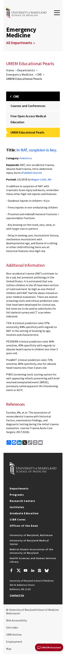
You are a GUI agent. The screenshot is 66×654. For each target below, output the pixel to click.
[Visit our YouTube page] (25, 571)
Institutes (17, 507)
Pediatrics (26, 158)
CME (39, 74)
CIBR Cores (18, 519)
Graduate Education (24, 513)
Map (8, 648)
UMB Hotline (14, 634)
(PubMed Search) (31, 172)
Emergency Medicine (19, 74)
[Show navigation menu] (57, 13)
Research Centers (22, 501)
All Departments (19, 42)
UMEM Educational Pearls (27, 132)
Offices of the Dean (24, 525)
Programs (17, 494)
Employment (14, 641)
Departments (26, 70)
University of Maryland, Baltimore (31, 535)
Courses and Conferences (28, 106)
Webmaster (13, 613)
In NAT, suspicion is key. (36, 150)
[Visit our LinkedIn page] (32, 571)
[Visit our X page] (18, 571)
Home (10, 70)
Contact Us (17, 595)
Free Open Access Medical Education (28, 119)
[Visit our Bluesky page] (47, 571)
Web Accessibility (16, 620)
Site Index (12, 627)
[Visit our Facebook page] (11, 571)
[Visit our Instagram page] (39, 571)
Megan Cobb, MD (41, 179)
